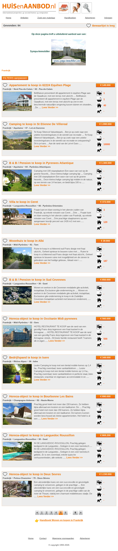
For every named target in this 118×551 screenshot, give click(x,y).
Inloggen (108, 18)
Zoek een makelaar (46, 18)
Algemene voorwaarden (63, 538)
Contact (42, 538)
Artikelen (24, 18)
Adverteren (90, 18)
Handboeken (70, 18)
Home (8, 18)
